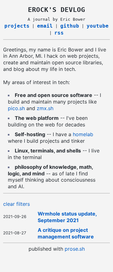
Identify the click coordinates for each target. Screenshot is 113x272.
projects (17, 26)
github (69, 26)
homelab (83, 134)
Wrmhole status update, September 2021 (67, 217)
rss (59, 33)
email (45, 26)
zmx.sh (45, 108)
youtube (98, 26)
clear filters (16, 204)
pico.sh (16, 108)
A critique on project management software (66, 233)
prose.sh (75, 249)
